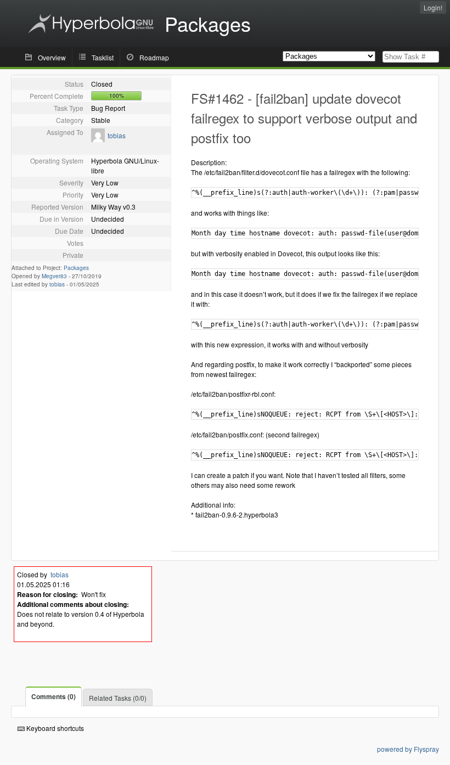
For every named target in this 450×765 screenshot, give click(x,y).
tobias (117, 135)
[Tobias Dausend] (98, 139)
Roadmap (154, 57)
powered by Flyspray (408, 748)
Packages (76, 268)
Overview (52, 57)
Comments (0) (53, 696)
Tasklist (103, 57)
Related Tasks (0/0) (118, 697)
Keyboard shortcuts (54, 728)
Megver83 (54, 276)
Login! (433, 7)
